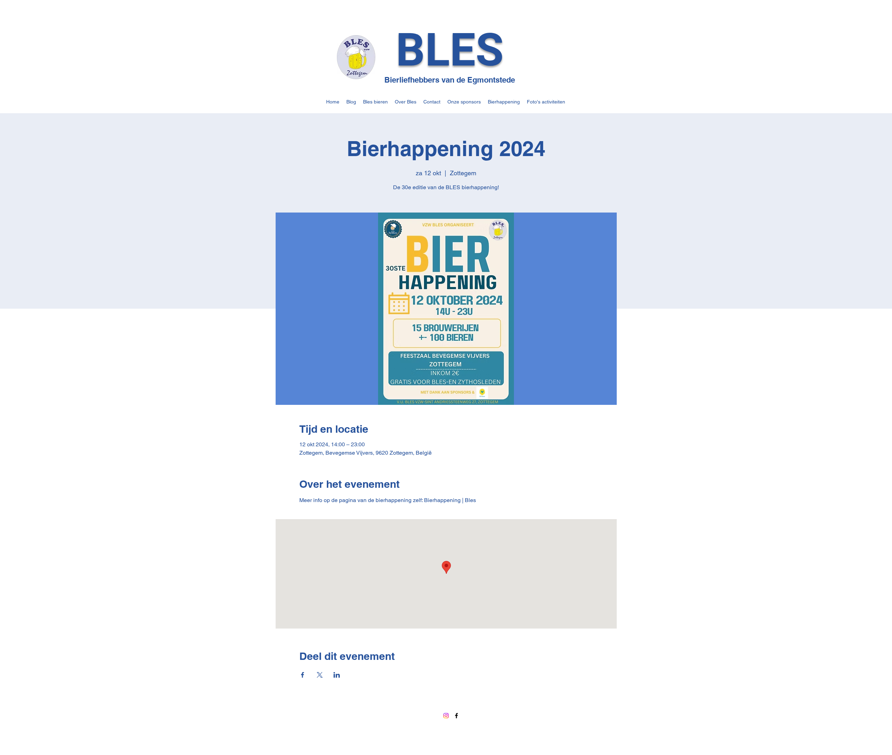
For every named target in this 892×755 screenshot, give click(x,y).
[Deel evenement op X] (319, 675)
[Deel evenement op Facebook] (302, 675)
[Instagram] (446, 715)
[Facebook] (456, 715)
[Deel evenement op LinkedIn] (336, 675)
